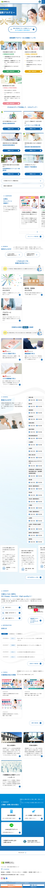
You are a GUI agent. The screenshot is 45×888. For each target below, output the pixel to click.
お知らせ (12, 633)
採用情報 (8, 872)
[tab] (19, 231)
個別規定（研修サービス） (34, 872)
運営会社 (3, 872)
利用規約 (25, 872)
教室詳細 (40, 400)
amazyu (22, 874)
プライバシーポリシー (16, 872)
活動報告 (19, 633)
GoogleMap (6, 869)
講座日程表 (32, 400)
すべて (4, 633)
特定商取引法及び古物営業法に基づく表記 (10, 874)
